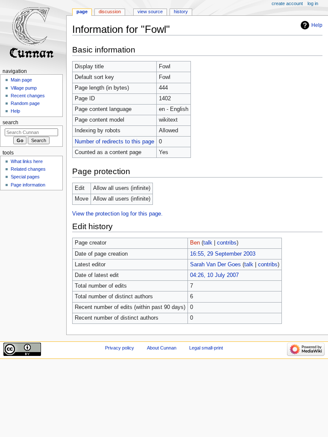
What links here (27, 161)
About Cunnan (161, 347)
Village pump (24, 87)
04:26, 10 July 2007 (214, 275)
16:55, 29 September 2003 (222, 254)
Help (316, 25)
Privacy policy (119, 347)
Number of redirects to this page (114, 142)
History (181, 11)
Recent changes (28, 95)
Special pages (25, 176)
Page (82, 11)
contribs (227, 243)
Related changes (28, 169)
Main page (21, 79)
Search (10, 122)
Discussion (110, 11)
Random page (25, 103)
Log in (313, 3)
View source (150, 11)
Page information (28, 184)
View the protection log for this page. (117, 214)
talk (207, 243)
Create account (287, 3)
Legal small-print (206, 347)
